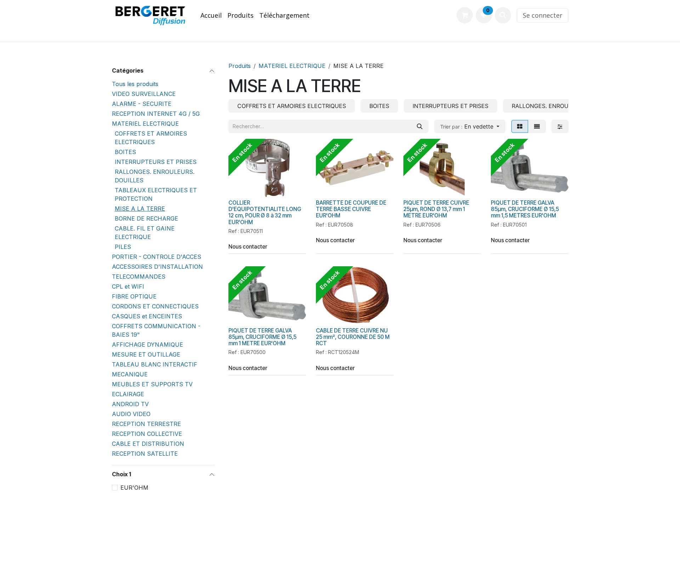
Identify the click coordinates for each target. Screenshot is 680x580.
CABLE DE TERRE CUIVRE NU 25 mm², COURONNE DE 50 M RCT (353, 337)
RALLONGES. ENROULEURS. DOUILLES (154, 176)
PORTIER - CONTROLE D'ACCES (156, 256)
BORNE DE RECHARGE (146, 218)
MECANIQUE (130, 374)
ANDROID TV (130, 404)
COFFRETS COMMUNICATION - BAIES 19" (156, 330)
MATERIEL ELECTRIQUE (145, 123)
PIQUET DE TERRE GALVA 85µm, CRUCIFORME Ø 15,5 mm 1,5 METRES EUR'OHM (525, 209)
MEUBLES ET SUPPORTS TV (152, 384)
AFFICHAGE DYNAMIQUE (147, 344)
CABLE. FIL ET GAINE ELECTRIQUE (145, 232)
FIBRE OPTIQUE (134, 296)
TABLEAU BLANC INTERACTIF (154, 364)
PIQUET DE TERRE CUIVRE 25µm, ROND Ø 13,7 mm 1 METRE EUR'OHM (436, 209)
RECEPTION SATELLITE (145, 453)
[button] (503, 15)
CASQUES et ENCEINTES (147, 316)
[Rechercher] (420, 126)
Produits (239, 65)
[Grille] (519, 126)
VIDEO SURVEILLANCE (144, 93)
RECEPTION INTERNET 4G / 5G (156, 113)
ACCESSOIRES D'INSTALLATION (157, 266)
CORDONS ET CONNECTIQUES (155, 306)
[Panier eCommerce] (465, 15)
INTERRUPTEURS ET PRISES (156, 161)
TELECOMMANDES (138, 276)
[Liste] (537, 126)
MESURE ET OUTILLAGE (146, 354)
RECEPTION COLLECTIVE (147, 433)
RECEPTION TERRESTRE (146, 423)
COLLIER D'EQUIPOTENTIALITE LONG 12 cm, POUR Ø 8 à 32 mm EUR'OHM (264, 212)
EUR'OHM (134, 487)
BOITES (125, 151)
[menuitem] (211, 15)
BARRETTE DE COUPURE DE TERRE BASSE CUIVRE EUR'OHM (351, 209)
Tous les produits (135, 83)
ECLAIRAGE (128, 394)
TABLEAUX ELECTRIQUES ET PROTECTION (156, 194)
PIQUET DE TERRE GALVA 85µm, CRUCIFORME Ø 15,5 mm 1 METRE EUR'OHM (262, 337)
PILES (123, 246)
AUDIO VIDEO (131, 413)
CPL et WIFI (128, 286)
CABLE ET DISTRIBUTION (148, 443)
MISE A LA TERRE (140, 208)
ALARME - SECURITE (141, 103)
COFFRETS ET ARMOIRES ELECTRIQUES (151, 138)
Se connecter (542, 15)
